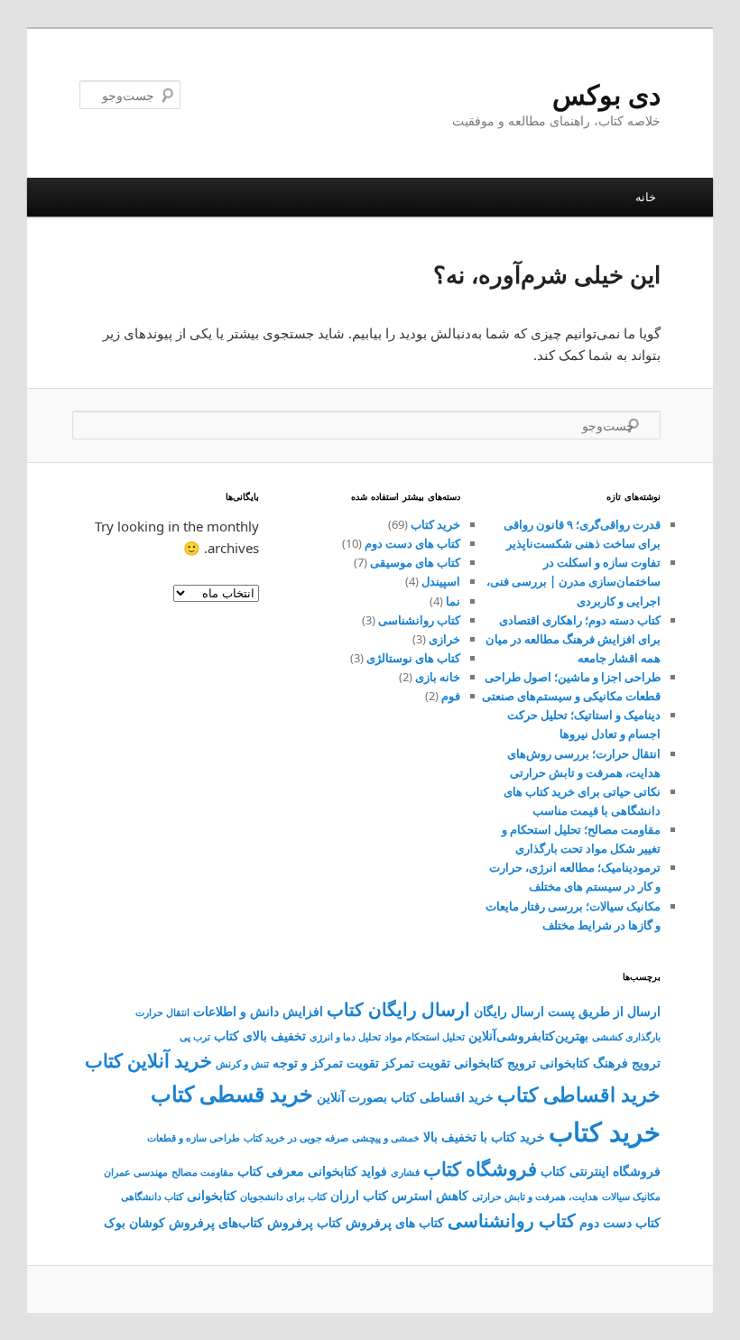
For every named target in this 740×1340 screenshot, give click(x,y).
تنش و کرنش (242, 1064)
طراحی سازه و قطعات (193, 1138)
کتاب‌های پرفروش (216, 1222)
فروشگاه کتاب (480, 1168)
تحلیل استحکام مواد (424, 1036)
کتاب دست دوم (620, 1222)
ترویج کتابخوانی (495, 1062)
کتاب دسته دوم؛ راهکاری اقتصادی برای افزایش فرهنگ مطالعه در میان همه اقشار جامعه (573, 639)
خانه (645, 197)
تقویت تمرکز (416, 1062)
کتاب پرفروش (304, 1222)
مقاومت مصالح (202, 1172)
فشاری (405, 1172)
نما (453, 601)
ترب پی (195, 1036)
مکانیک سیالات (631, 1196)
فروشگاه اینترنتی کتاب (601, 1170)
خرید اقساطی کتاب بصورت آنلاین (405, 1096)
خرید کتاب (435, 524)
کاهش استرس (430, 1195)
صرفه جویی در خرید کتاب (296, 1138)
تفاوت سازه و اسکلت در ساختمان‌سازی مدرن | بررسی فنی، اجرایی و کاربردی (573, 581)
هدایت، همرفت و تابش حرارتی (535, 1196)
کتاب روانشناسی (419, 620)
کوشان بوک (134, 1222)
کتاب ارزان (359, 1195)
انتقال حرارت (162, 1012)
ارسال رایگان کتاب (398, 1009)
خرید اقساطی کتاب (579, 1094)
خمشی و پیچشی (386, 1138)
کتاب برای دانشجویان (283, 1196)
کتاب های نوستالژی (413, 658)
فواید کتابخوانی (347, 1170)
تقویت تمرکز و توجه (326, 1062)
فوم (450, 696)
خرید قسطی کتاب (232, 1093)
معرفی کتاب (270, 1170)
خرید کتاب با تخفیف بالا (484, 1136)
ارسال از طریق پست (604, 1011)
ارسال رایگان (509, 1011)
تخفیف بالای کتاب (260, 1035)
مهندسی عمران (136, 1172)
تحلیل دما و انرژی (345, 1036)
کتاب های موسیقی (415, 562)
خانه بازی (437, 677)
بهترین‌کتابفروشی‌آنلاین (528, 1035)
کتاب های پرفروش (395, 1222)
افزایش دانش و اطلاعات (258, 1011)
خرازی (444, 639)
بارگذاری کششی (626, 1036)
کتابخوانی (211, 1195)
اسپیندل (440, 581)
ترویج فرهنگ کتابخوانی (600, 1062)
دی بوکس (606, 94)
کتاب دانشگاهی (152, 1196)
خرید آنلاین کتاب (148, 1060)
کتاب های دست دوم (412, 543)
